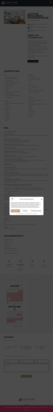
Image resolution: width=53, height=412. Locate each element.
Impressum (35, 213)
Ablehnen (25, 210)
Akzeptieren (15, 210)
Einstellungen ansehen (36, 210)
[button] (41, 199)
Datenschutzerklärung (20, 213)
